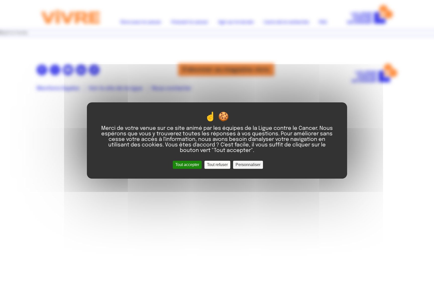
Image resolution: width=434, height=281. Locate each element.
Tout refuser (217, 165)
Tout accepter (187, 165)
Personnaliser (248, 165)
